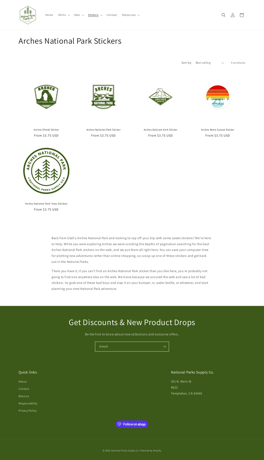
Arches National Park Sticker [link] (103, 129)
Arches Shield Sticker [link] (46, 129)
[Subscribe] (164, 347)
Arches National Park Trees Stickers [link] (46, 203)
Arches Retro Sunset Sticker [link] (217, 129)
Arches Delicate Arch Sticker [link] (161, 129)
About (23, 381)
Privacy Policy (28, 410)
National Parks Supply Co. (125, 450)
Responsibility (28, 403)
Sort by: (186, 62)
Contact (24, 389)
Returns (24, 396)
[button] (64, 15)
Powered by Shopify (150, 450)
